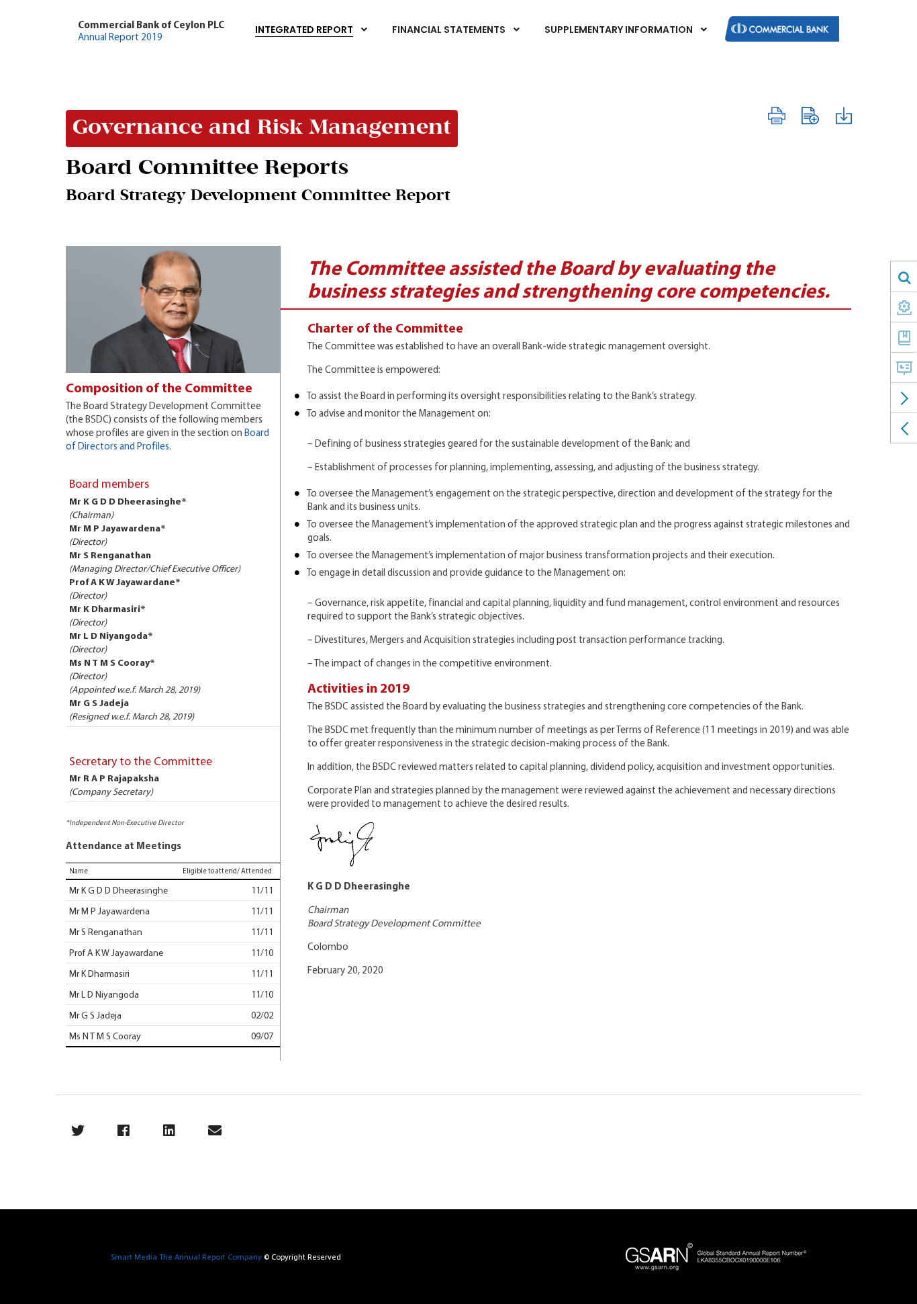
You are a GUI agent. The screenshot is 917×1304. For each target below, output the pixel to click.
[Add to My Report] (809, 116)
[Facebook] (123, 1130)
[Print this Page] (776, 116)
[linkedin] (168, 1130)
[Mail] (214, 1130)
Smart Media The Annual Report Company (186, 1257)
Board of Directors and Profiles (167, 439)
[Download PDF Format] (843, 116)
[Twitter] (77, 1130)
